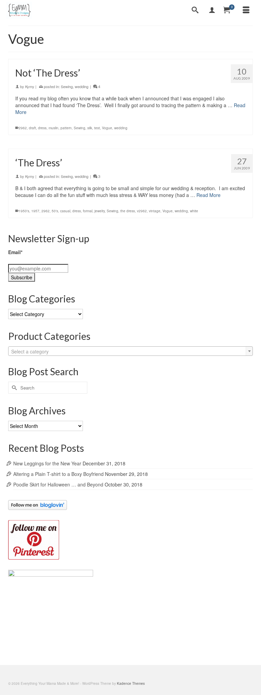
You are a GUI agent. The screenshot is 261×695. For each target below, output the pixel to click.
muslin (53, 128)
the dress (127, 211)
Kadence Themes (131, 683)
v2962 (142, 211)
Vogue (107, 128)
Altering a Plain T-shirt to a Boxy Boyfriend (58, 473)
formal (87, 211)
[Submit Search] (13, 388)
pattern (66, 128)
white (194, 211)
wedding (81, 86)
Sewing (67, 86)
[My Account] (212, 10)
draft (32, 128)
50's (55, 211)
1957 (35, 211)
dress (42, 128)
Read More (208, 195)
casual (65, 211)
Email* (15, 252)
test (97, 128)
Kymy (29, 86)
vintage (154, 211)
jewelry (99, 211)
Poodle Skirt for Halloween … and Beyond (58, 484)
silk (89, 128)
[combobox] (130, 351)
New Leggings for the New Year (47, 463)
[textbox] (130, 351)
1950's (24, 211)
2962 (23, 128)
